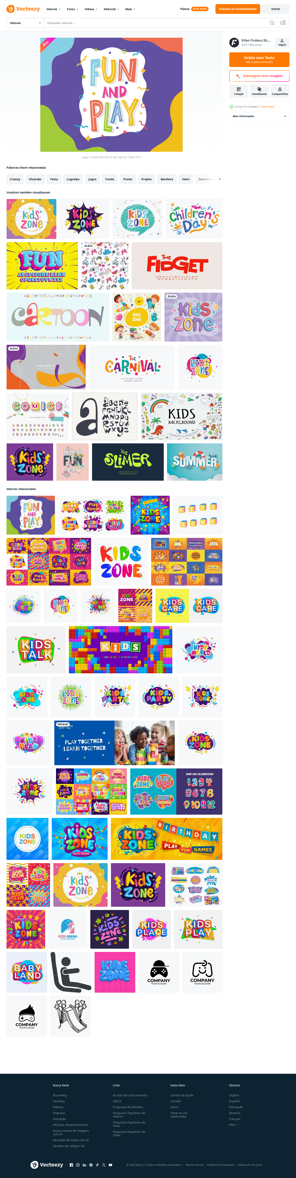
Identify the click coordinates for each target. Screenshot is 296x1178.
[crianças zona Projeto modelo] (176, 791)
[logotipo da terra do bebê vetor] (27, 972)
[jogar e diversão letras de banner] (31, 515)
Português (236, 1107)
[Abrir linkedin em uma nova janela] (84, 1165)
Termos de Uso (195, 1165)
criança (15, 179)
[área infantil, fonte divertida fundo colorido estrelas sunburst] (193, 317)
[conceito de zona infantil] (136, 317)
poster (127, 179)
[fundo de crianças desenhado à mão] (181, 416)
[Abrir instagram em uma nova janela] (78, 1165)
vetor (186, 179)
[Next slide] (216, 179)
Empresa (59, 1113)
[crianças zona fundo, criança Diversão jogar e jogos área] (150, 515)
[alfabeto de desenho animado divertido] (42, 265)
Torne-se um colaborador (178, 1114)
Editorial (110, 9)
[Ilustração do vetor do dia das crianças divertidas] (194, 219)
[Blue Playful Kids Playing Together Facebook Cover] (114, 743)
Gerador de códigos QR (69, 1146)
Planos (185, 9)
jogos (92, 179)
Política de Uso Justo (250, 1165)
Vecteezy (59, 1101)
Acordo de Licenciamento (130, 1095)
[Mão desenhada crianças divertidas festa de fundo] (104, 265)
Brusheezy (60, 1095)
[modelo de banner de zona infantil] (31, 219)
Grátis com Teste (259, 59)
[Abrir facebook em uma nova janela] (71, 1165)
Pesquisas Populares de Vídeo (129, 1133)
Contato (175, 1101)
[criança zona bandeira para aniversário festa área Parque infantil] (166, 839)
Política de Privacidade (220, 1165)
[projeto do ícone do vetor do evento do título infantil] (200, 367)
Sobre (174, 1107)
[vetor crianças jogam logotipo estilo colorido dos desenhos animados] (198, 929)
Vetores (51, 9)
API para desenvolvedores (70, 1125)
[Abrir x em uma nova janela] (104, 1165)
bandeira (167, 179)
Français (234, 1119)
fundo (109, 179)
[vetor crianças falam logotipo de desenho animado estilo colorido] (36, 649)
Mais (128, 9)
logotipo (73, 179)
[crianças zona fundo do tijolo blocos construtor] (120, 649)
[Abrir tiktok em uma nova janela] (97, 1165)
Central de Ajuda (181, 1095)
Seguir (282, 44)
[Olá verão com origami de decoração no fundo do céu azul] (194, 462)
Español (234, 1101)
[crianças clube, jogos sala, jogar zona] (28, 885)
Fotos (71, 9)
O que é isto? (267, 106)
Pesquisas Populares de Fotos (129, 1124)
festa (54, 179)
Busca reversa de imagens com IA (71, 1132)
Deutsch (234, 1113)
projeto (146, 179)
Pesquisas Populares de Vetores (129, 1114)
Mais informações (243, 116)
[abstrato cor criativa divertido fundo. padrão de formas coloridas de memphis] (46, 367)
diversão (35, 179)
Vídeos (89, 9)
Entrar (275, 9)
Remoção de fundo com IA (71, 1140)
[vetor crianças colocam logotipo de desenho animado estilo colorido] (151, 929)
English (234, 1095)
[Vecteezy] (23, 9)
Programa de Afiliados (128, 1107)
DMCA (117, 1101)
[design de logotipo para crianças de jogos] (159, 972)
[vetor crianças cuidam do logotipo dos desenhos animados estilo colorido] (188, 606)
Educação (59, 1119)
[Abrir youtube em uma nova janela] (110, 1165)
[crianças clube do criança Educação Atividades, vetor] (135, 606)
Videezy (58, 1107)
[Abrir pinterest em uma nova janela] (91, 1165)
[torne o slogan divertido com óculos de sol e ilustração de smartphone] (72, 462)
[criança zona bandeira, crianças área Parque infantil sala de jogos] (80, 839)
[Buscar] (272, 22)
